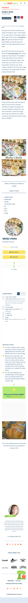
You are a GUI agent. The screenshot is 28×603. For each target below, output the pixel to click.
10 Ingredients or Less (8, 9)
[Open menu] (21, 3)
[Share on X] (15, 17)
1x (18, 294)
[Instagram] (10, 544)
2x (21, 294)
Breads (17, 9)
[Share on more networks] (15, 20)
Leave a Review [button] (16, 396)
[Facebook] (7, 544)
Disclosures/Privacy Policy (14, 583)
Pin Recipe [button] (15, 257)
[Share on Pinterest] (22, 17)
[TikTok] (15, 544)
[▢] (4, 297)
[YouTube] (21, 544)
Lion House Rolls (13, 53)
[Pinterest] (13, 544)
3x (24, 294)
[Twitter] (18, 544)
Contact (18, 581)
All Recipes (10, 581)
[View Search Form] (26, 3)
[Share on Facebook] (18, 17)
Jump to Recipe (6, 18)
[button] (2, 7)
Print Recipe (14, 252)
